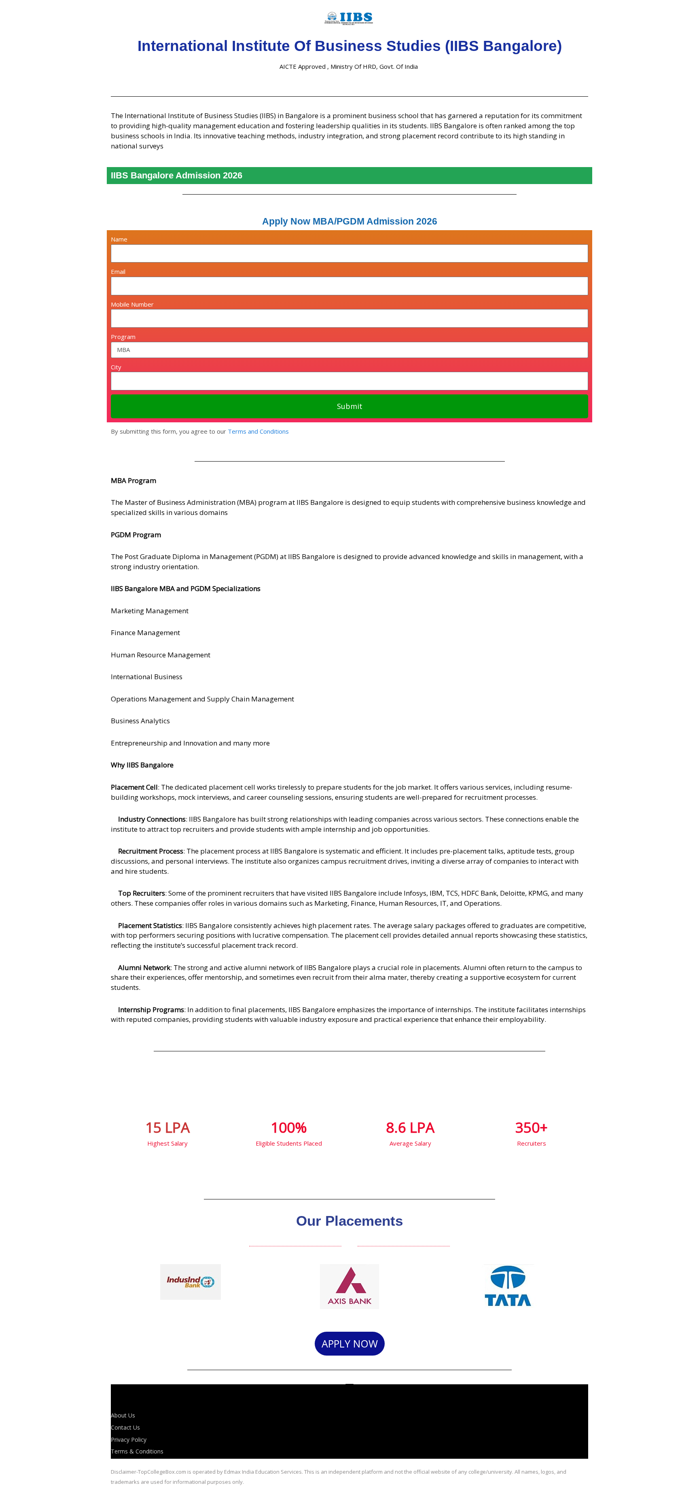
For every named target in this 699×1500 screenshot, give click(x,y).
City (116, 367)
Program (123, 337)
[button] (119, 1288)
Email (118, 271)
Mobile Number (132, 304)
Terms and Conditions (258, 431)
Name (119, 239)
